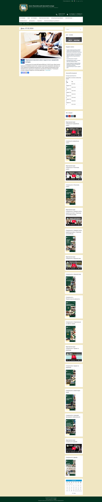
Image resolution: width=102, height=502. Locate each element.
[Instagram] (80, 1)
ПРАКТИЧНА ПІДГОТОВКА (44, 18)
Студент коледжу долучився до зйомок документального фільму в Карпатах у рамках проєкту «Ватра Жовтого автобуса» (74, 51)
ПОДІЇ (28, 18)
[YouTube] (78, 1)
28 (71, 490)
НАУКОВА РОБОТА (23, 20)
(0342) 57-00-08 (62, 13)
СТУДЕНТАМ (39, 20)
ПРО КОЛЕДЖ (22, 18)
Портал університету (49, 499)
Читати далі (47, 70)
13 (69, 487)
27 (69, 490)
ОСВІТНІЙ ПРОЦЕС (68, 18)
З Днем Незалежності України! (72, 58)
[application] (74, 132)
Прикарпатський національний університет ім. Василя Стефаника (49, 500)
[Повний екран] (80, 135)
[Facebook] (76, 1)
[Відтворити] (67, 135)
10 (78, 485)
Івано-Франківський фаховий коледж (41, 6)
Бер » (75, 493)
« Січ (73, 493)
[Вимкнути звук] (78, 135)
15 (73, 487)
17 (78, 487)
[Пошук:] (74, 29)
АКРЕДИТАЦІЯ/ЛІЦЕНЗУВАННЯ (57, 18)
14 (71, 487)
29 (73, 490)
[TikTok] (81, 1)
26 (67, 490)
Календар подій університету (71, 75)
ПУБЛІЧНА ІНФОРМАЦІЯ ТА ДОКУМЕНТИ (51, 20)
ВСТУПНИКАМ (34, 18)
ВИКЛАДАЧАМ (32, 20)
